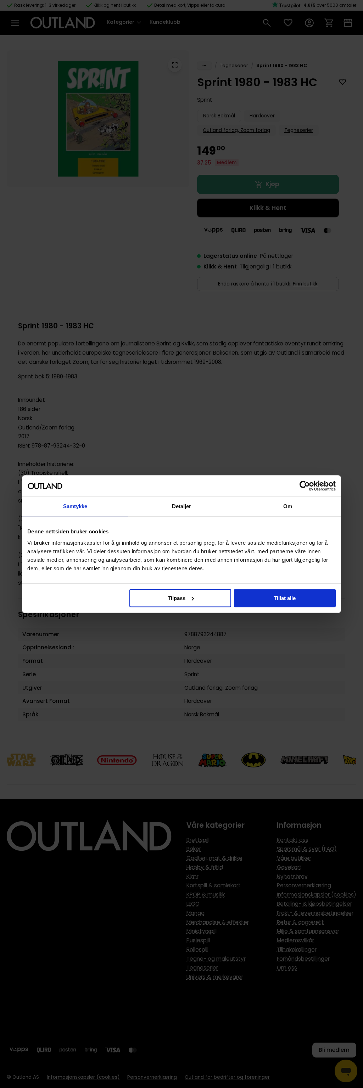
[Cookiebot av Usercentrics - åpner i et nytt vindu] (305, 486)
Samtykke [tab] (75, 506)
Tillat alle (285, 598)
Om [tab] (287, 506)
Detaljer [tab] (181, 506)
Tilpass (176, 598)
